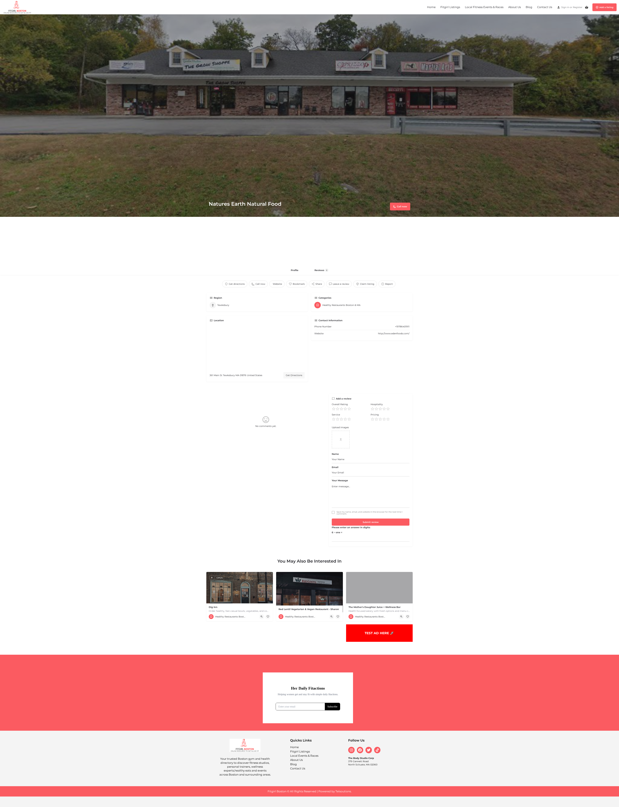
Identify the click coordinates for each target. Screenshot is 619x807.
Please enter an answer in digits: (351, 527)
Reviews (320, 270)
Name (335, 454)
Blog (529, 7)
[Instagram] (351, 750)
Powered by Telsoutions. (335, 791)
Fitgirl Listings (450, 7)
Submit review (371, 522)
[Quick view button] (261, 616)
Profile (294, 270)
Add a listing (606, 7)
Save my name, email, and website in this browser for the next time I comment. (370, 513)
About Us (514, 7)
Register (577, 7)
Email (335, 467)
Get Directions (294, 375)
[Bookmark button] (267, 616)
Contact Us (544, 7)
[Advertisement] (309, 241)
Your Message (340, 480)
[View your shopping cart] (586, 7)
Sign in (565, 7)
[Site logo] (18, 6)
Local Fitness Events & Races (484, 7)
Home (431, 7)
